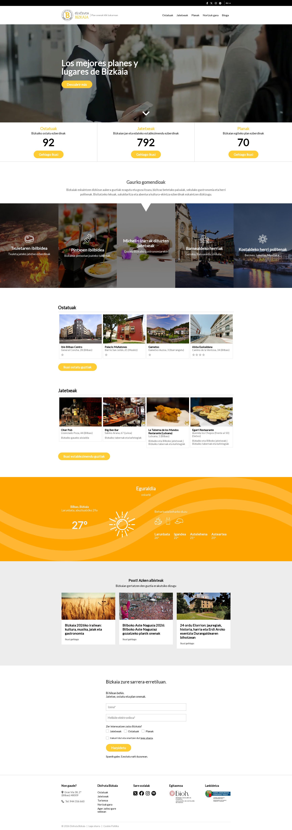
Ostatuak (167, 15)
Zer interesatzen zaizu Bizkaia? (124, 726)
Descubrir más (77, 84)
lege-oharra (147, 738)
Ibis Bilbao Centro (71, 346)
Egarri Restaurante (203, 429)
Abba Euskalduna (202, 346)
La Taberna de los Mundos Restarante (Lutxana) (163, 431)
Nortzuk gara (210, 15)
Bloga (225, 15)
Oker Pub (66, 429)
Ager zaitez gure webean (107, 810)
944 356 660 (77, 801)
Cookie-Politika (111, 826)
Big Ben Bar (112, 429)
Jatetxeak (182, 15)
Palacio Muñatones (116, 346)
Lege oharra (94, 826)
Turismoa (103, 800)
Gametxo (153, 346)
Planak (195, 15)
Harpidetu (118, 748)
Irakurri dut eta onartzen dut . (131, 738)
